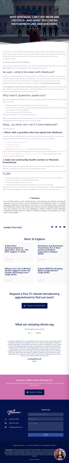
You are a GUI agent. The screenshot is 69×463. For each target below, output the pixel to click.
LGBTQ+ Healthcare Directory (16, 142)
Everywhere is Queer (13, 147)
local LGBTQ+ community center (31, 154)
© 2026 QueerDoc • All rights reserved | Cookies (29, 445)
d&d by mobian (34, 459)
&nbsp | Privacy (51, 445)
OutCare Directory (12, 144)
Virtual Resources (21, 149)
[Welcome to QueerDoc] (14, 412)
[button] (52, 227)
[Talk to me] (60, 454)
